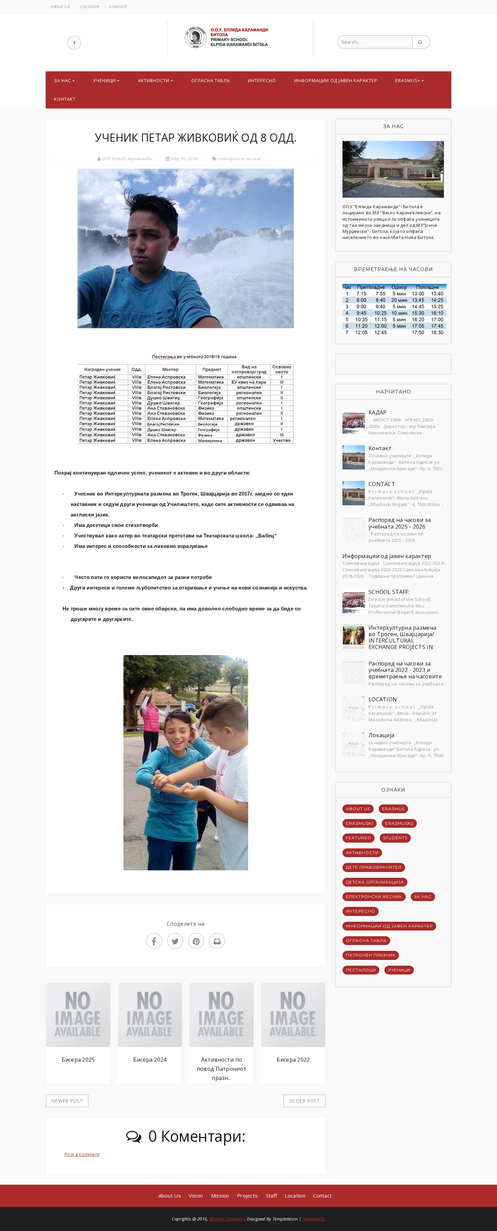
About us (60, 6)
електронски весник (239, 158)
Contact (118, 6)
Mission (220, 1195)
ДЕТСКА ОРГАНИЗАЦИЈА (375, 882)
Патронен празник (371, 955)
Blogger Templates (227, 1219)
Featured (358, 837)
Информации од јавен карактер (335, 80)
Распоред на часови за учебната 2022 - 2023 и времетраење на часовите (405, 670)
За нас (62, 80)
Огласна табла (210, 80)
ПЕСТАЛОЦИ (361, 969)
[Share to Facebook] (154, 941)
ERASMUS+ (407, 80)
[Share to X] (175, 941)
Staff (271, 1195)
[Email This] (217, 941)
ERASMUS (393, 808)
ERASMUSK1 (359, 823)
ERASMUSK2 (399, 823)
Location (89, 6)
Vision (196, 1195)
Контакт (65, 99)
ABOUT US (358, 808)
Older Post (304, 1100)
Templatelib (313, 1219)
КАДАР (378, 412)
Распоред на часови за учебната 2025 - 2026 (400, 523)
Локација (381, 735)
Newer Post (67, 1100)
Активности (153, 80)
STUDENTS (395, 837)
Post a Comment (82, 1154)
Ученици (104, 80)
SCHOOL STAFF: (389, 592)
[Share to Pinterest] (196, 941)
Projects (247, 1195)
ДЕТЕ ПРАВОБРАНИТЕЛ (374, 867)
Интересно (262, 80)
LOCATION (383, 699)
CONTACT (382, 484)
